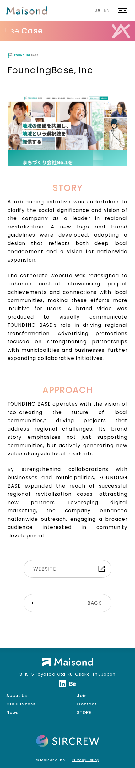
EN (107, 10)
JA (97, 10)
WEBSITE (44, 569)
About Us (16, 696)
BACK (94, 603)
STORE (84, 712)
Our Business (20, 704)
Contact (86, 704)
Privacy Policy (85, 759)
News (12, 712)
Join (82, 696)
